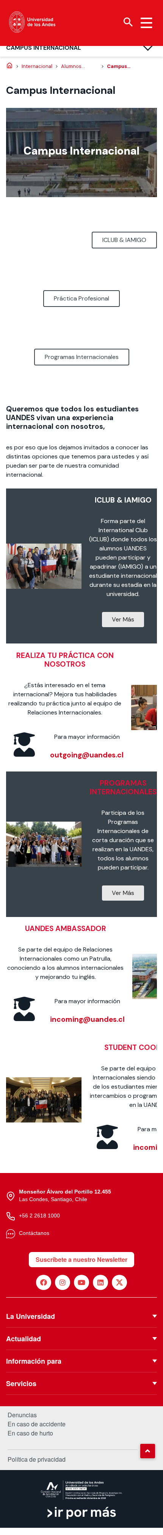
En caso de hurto (30, 1433)
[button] (147, 1451)
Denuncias (22, 1415)
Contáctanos (34, 1233)
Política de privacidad (37, 1459)
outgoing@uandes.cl (87, 755)
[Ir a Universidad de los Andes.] (9, 66)
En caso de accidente (37, 1424)
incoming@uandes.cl (87, 1019)
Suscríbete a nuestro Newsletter (81, 1259)
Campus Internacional (43, 48)
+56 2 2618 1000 (39, 1216)
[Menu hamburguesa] (146, 22)
